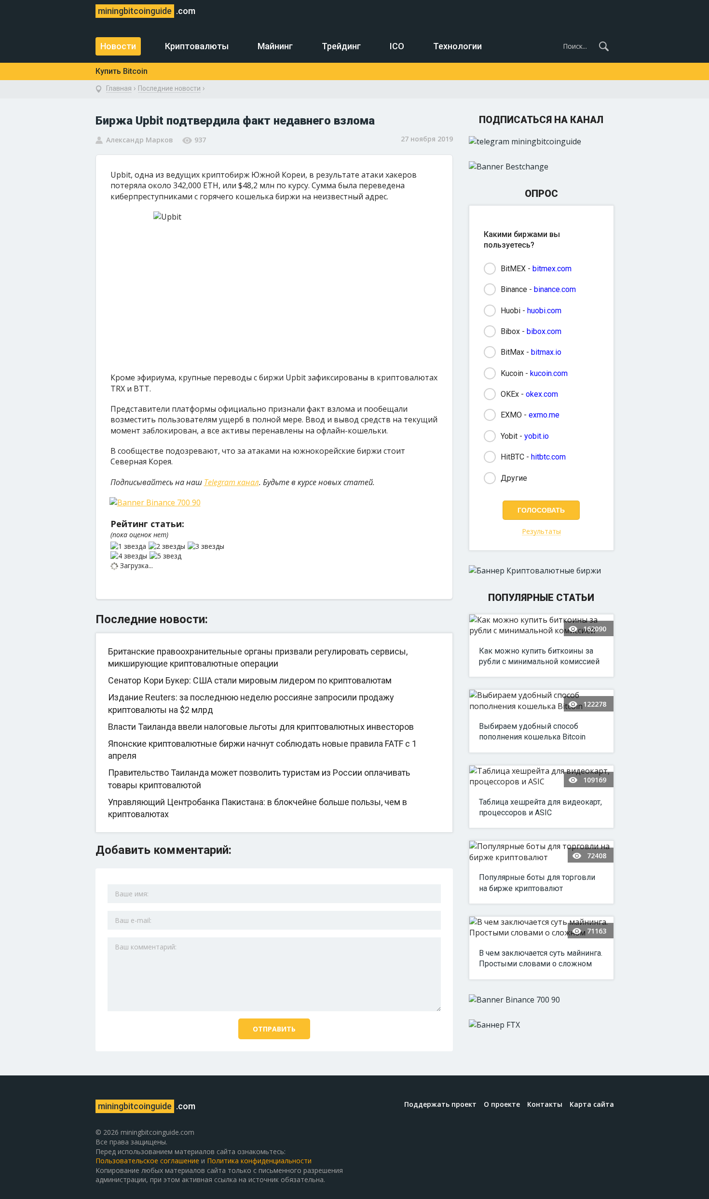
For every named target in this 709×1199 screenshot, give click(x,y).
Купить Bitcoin (121, 71)
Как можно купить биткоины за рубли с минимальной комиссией (539, 656)
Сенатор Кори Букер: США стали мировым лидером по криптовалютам (250, 680)
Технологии (457, 46)
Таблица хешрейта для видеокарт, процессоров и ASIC (540, 807)
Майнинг (275, 46)
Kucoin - (534, 373)
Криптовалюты (197, 46)
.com (146, 11)
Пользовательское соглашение (147, 1160)
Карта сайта (592, 1104)
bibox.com (544, 331)
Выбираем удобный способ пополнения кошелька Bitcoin (532, 731)
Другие (514, 478)
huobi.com (544, 310)
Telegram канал (231, 482)
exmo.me (544, 414)
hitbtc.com (548, 456)
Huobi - (531, 310)
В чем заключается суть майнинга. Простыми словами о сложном (540, 958)
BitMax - (531, 352)
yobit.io (536, 436)
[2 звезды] (168, 546)
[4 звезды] (130, 556)
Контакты (544, 1104)
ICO (397, 46)
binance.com (555, 289)
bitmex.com (552, 268)
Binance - (538, 289)
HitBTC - (533, 456)
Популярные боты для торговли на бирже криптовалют (537, 882)
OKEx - (529, 394)
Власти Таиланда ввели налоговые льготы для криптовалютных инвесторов (261, 727)
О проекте (502, 1104)
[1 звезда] (129, 546)
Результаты (541, 531)
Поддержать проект (440, 1104)
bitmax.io (546, 352)
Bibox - (531, 331)
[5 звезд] (167, 556)
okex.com (542, 394)
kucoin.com (549, 373)
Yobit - (525, 436)
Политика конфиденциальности (259, 1160)
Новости (118, 46)
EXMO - (530, 414)
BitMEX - (536, 268)
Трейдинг (341, 46)
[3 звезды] (207, 546)
